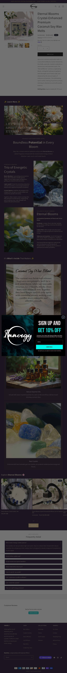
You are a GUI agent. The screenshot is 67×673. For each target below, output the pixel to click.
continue (49, 347)
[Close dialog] (63, 317)
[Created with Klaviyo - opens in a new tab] (33, 357)
